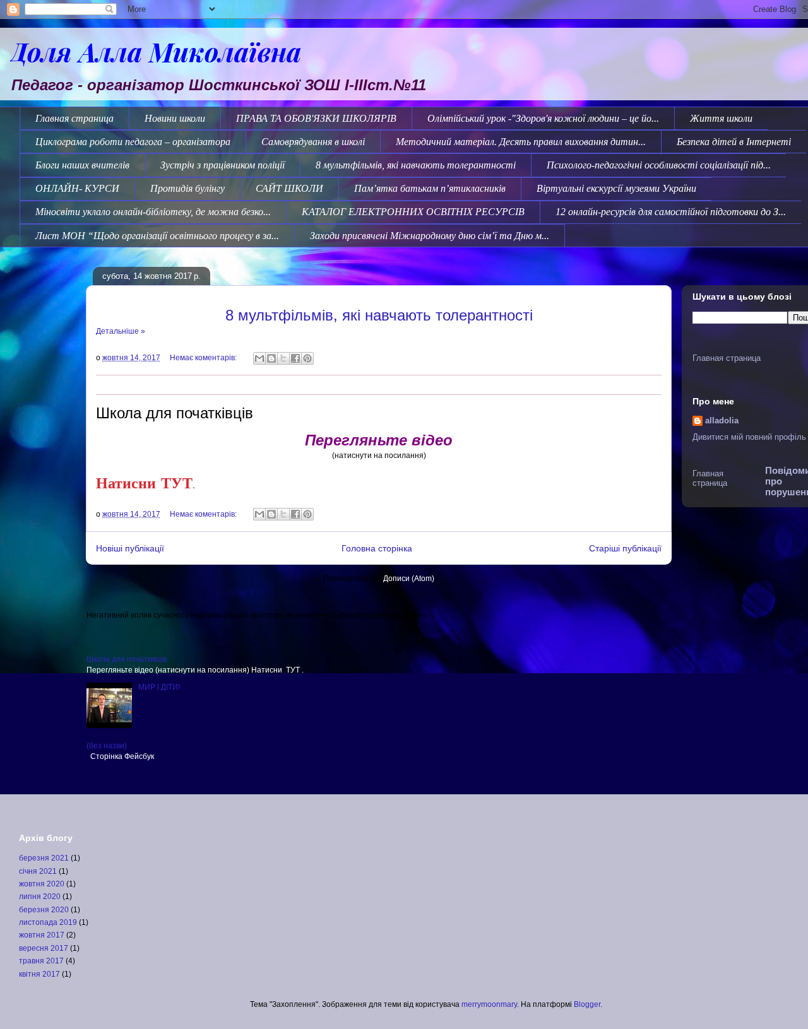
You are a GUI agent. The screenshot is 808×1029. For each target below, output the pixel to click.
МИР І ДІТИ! (159, 687)
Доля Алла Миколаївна (155, 51)
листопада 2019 (48, 922)
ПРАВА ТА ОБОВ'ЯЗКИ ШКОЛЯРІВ (316, 118)
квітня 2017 (39, 974)
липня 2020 (40, 896)
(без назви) (106, 745)
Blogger (587, 1004)
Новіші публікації (130, 548)
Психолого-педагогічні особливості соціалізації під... (659, 165)
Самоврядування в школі (313, 141)
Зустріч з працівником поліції (222, 165)
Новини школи (175, 118)
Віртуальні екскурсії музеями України (616, 188)
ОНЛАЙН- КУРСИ (77, 188)
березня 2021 (44, 858)
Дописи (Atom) (408, 578)
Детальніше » (120, 331)
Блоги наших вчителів (82, 165)
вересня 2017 (43, 948)
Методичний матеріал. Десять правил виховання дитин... (521, 141)
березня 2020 (44, 909)
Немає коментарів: (204, 357)
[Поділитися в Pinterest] (307, 358)
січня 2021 (38, 871)
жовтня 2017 (41, 935)
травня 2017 (41, 960)
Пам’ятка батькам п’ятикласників (430, 188)
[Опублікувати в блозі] (271, 358)
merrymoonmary (489, 1004)
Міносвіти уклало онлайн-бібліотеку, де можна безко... (153, 211)
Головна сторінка (377, 548)
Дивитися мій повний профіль (749, 437)
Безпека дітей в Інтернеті (734, 141)
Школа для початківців (174, 412)
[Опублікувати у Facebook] (295, 358)
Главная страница (74, 118)
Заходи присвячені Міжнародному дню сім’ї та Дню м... (429, 235)
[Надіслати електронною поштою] (259, 358)
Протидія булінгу (187, 188)
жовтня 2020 (41, 883)
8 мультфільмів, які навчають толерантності (416, 165)
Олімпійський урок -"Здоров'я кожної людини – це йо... (543, 118)
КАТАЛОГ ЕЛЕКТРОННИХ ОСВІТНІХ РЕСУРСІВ (413, 211)
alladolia (722, 420)
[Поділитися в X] (283, 358)
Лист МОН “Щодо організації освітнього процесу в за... (157, 235)
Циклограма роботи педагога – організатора (132, 141)
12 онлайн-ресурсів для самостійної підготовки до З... (671, 211)
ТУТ (177, 482)
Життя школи (721, 118)
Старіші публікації (625, 548)
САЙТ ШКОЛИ (289, 188)
